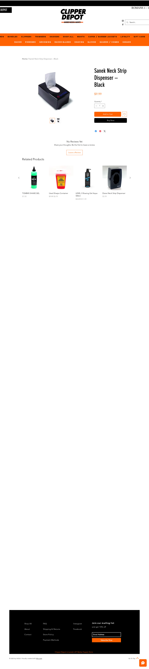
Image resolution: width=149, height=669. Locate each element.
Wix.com (39, 658)
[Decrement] (96, 106)
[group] (74, 183)
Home (24, 59)
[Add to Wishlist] (124, 114)
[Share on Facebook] (95, 131)
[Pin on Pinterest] (100, 131)
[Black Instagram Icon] (123, 21)
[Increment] (103, 106)
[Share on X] (104, 131)
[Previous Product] (18, 177)
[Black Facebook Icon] (123, 24)
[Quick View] (34, 178)
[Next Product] (130, 177)
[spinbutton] (100, 106)
